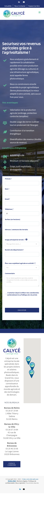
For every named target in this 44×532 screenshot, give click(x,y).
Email (7, 199)
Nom (7, 189)
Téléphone (9, 209)
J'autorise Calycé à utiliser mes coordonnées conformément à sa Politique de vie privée (23, 294)
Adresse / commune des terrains (16, 230)
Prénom (8, 179)
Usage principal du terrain (15, 240)
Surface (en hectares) (12, 219)
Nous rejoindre (20, 483)
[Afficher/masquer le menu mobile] (40, 12)
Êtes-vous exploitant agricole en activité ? (20, 263)
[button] (32, 366)
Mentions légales (22, 481)
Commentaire (10, 273)
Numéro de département (14, 250)
